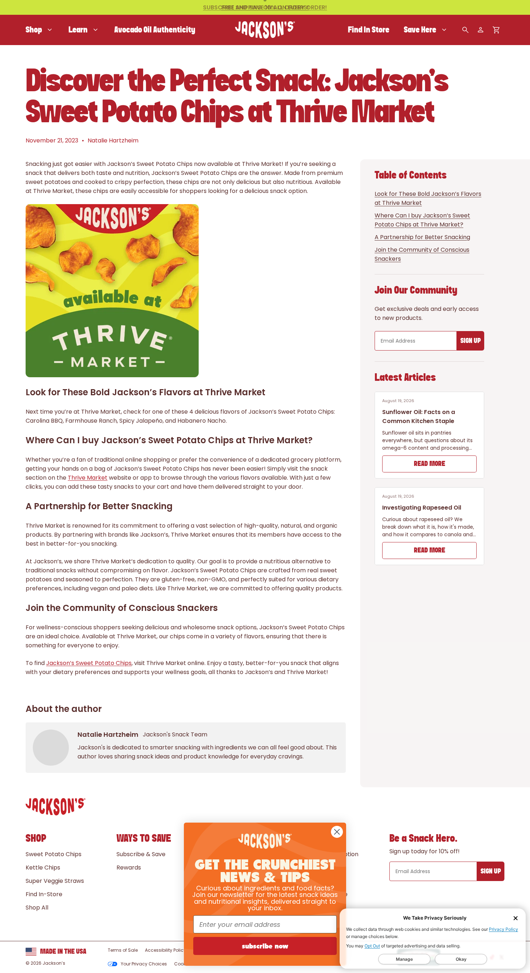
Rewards (128, 867)
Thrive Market (87, 478)
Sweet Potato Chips (53, 854)
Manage (404, 959)
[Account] (481, 30)
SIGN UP (470, 341)
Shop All (37, 907)
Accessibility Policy (165, 950)
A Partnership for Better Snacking (422, 237)
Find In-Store (44, 894)
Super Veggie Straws (55, 881)
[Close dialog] (337, 831)
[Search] (465, 30)
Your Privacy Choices (144, 964)
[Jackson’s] (265, 30)
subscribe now (265, 946)
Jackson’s (54, 963)
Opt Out (372, 945)
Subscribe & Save (140, 854)
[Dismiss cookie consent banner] (515, 918)
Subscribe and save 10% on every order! (265, 7)
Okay (461, 959)
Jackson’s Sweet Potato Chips (89, 663)
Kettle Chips (43, 867)
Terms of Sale (123, 950)
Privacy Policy (503, 929)
